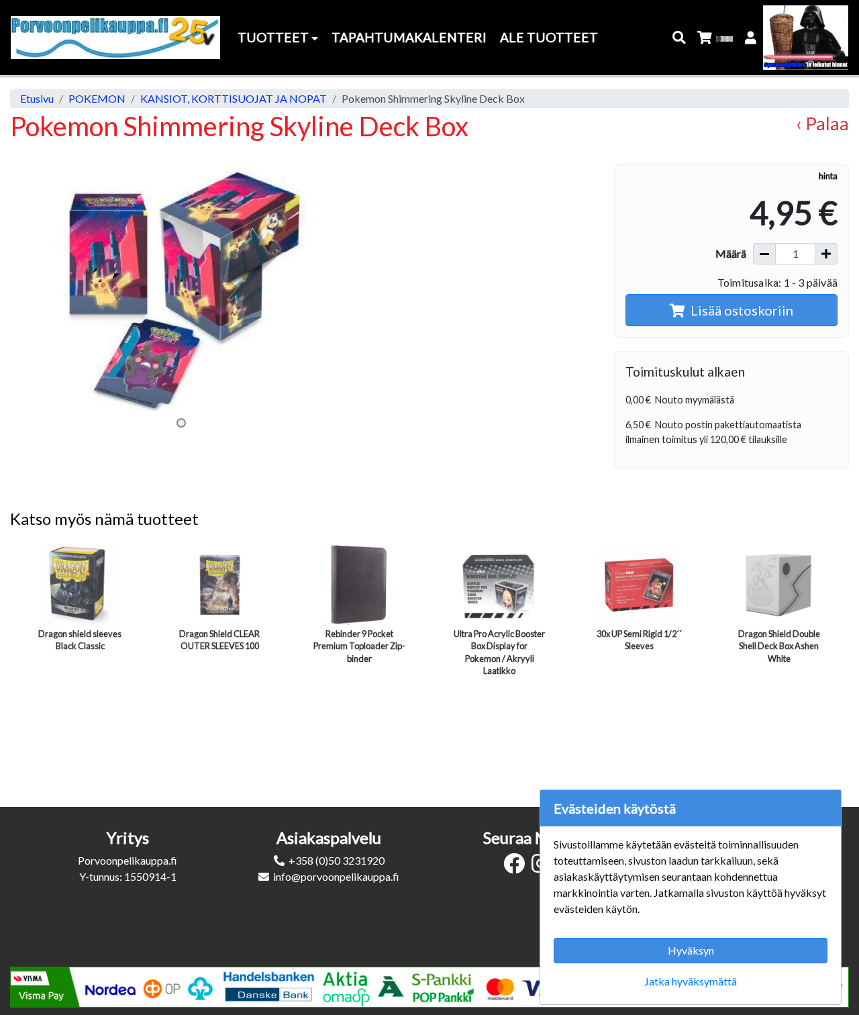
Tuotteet (274, 37)
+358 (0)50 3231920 (337, 860)
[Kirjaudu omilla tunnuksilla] (751, 38)
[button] (679, 38)
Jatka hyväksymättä (690, 981)
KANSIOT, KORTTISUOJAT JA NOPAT (233, 98)
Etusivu (37, 98)
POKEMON (96, 98)
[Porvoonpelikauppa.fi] (115, 37)
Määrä (730, 253)
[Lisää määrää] (826, 253)
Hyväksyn (691, 950)
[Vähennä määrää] (764, 253)
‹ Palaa (822, 123)
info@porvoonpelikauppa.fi (336, 876)
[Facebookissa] (517, 867)
